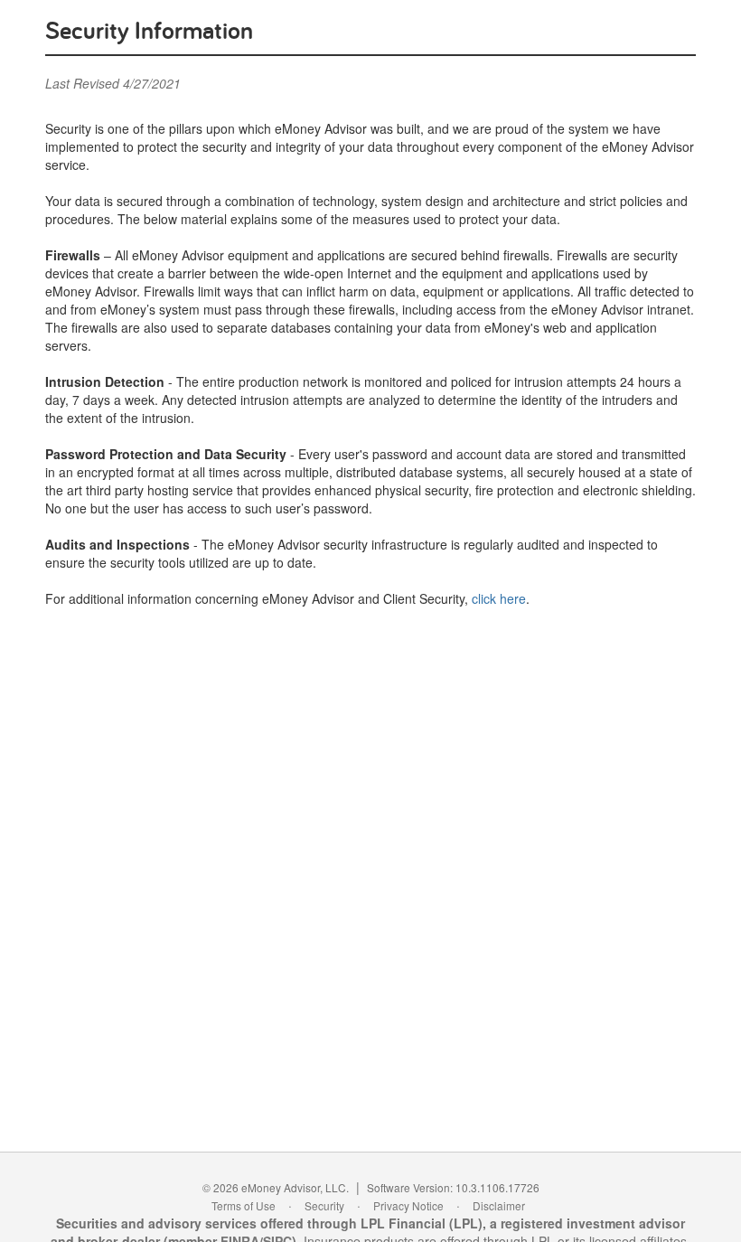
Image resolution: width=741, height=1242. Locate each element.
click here (499, 598)
